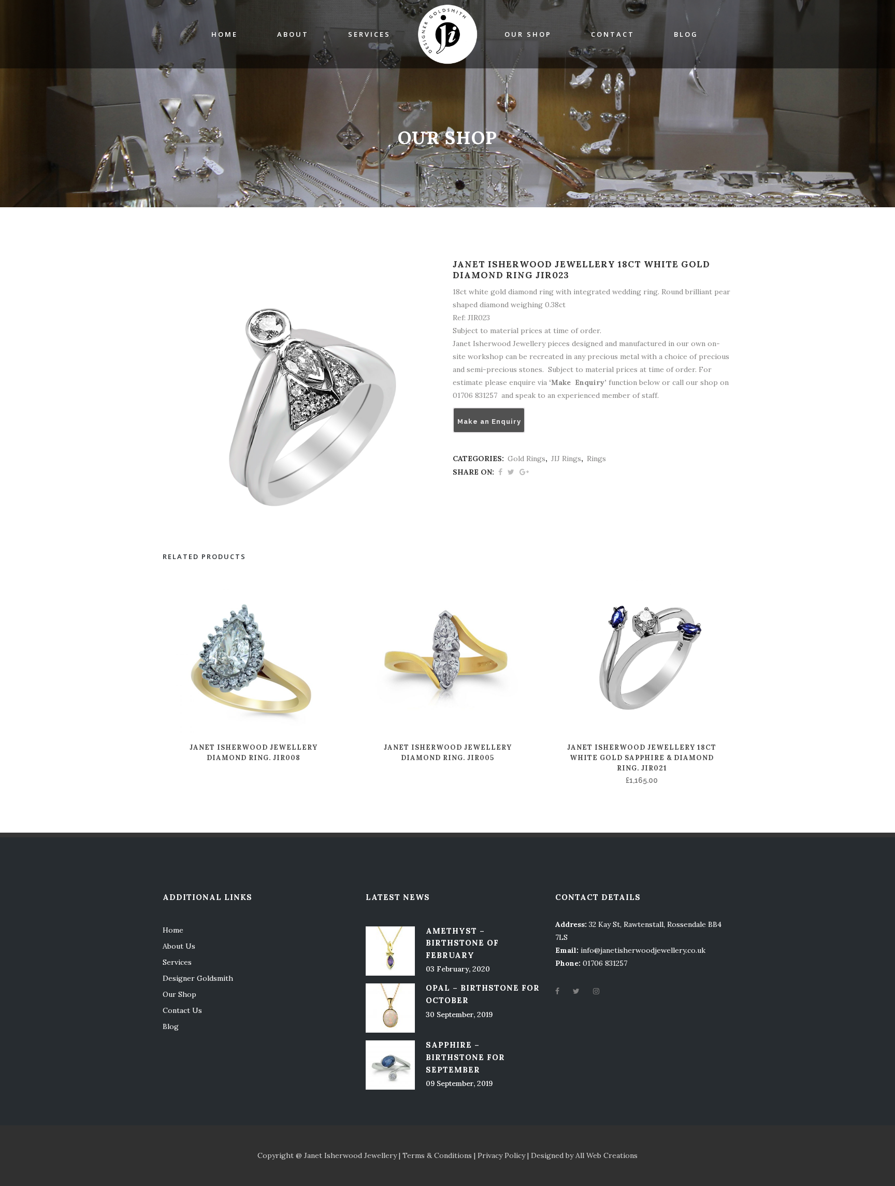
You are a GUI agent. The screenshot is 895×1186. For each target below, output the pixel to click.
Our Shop (179, 994)
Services (177, 962)
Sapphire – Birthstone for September (465, 1057)
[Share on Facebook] (500, 472)
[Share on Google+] (524, 472)
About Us (179, 946)
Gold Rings (526, 458)
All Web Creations (606, 1155)
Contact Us (182, 1010)
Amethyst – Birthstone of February (462, 943)
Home (173, 930)
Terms (413, 1155)
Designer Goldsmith (198, 978)
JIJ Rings (566, 458)
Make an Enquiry (489, 421)
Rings (596, 458)
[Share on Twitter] (511, 472)
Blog (171, 1026)
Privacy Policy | (504, 1155)
